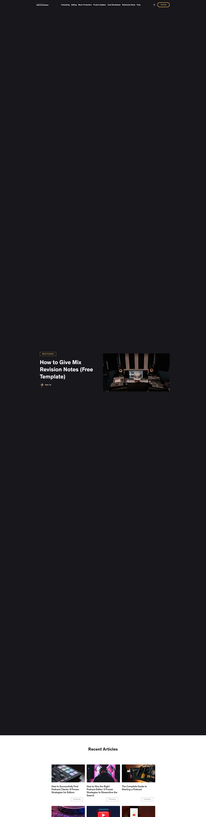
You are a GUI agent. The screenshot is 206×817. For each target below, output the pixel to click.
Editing (74, 5)
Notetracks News (128, 5)
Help (138, 5)
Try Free (163, 5)
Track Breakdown (114, 5)
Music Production (85, 5)
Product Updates (99, 5)
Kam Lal (48, 385)
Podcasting (65, 5)
